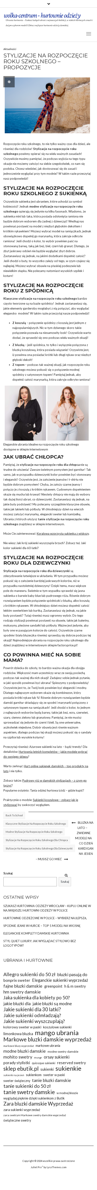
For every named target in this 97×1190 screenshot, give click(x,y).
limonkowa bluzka (18, 1033)
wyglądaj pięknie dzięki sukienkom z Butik (34, 1098)
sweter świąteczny (16, 1081)
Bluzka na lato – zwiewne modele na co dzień (84, 833)
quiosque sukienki (43, 1063)
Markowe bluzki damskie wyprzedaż (47, 1039)
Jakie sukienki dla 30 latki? (32, 1009)
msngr (38, 1057)
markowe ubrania (48, 1045)
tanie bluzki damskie (51, 1080)
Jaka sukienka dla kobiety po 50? (36, 997)
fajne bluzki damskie (22, 986)
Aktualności (9, 49)
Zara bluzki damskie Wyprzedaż (38, 1103)
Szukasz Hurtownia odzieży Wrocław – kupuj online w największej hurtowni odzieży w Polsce (47, 908)
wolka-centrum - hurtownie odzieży (41, 15)
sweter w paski (54, 1075)
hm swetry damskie (22, 991)
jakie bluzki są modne (52, 1003)
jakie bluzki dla (17, 1003)
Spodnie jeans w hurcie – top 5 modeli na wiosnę (42, 926)
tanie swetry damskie (29, 1092)
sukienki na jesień (13, 1075)
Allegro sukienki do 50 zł (29, 974)
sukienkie (68, 1068)
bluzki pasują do (72, 974)
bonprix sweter (16, 980)
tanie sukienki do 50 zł (27, 1086)
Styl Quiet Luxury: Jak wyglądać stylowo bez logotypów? (39, 943)
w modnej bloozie (67, 1093)
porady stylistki (16, 1062)
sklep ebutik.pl (21, 1068)
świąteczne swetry (17, 1120)
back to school (14, 815)
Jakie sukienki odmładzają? (32, 1015)
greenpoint (53, 986)
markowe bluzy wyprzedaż (18, 1045)
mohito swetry (17, 1056)
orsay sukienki (56, 1056)
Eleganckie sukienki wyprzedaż (60, 980)
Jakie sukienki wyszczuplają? (34, 1021)
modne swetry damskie (63, 1051)
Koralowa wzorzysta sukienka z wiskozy (63, 533)
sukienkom (34, 1075)
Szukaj (8, 873)
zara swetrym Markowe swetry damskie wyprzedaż (34, 1115)
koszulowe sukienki (57, 1027)
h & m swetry (75, 986)
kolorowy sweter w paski (22, 1027)
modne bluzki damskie (24, 1051)
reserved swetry (71, 1062)
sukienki (47, 1069)
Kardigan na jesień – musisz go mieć (64, 854)
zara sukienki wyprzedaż (21, 1110)
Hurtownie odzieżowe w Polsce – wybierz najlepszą (44, 918)
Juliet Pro (36, 1167)
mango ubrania (57, 1032)
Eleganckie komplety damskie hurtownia (36, 933)
